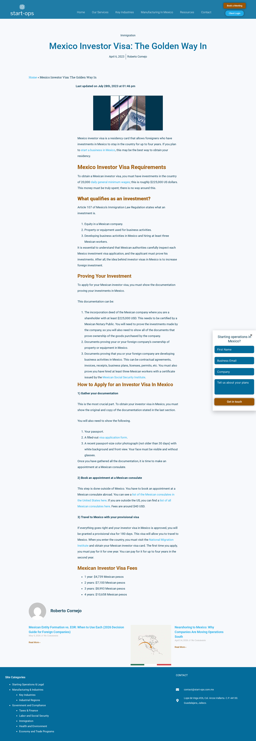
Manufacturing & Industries (27, 689)
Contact (206, 12)
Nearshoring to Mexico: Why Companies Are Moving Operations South (199, 631)
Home (81, 12)
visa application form (113, 437)
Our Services (100, 12)
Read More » (34, 642)
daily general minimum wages (110, 182)
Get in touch (234, 401)
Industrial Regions (29, 700)
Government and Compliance (29, 705)
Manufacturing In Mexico (157, 12)
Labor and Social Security (34, 715)
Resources (187, 12)
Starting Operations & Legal (28, 684)
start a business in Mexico (98, 150)
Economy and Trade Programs (36, 731)
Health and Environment (33, 726)
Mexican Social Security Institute (124, 377)
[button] (251, 335)
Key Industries (124, 12)
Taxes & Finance (28, 710)
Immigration (26, 721)
